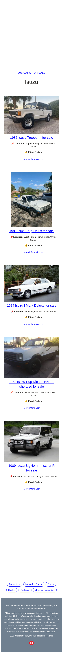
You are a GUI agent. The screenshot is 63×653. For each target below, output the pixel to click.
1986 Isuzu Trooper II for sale (31, 137)
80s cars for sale (31, 72)
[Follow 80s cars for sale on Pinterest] (31, 644)
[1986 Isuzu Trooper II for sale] (31, 133)
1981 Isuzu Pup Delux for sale (31, 231)
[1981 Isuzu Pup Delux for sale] (31, 226)
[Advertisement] (31, 32)
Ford (50, 584)
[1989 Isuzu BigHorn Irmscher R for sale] (31, 461)
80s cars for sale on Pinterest (41, 636)
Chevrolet (13, 584)
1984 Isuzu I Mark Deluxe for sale (31, 305)
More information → (33, 159)
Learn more (50, 631)
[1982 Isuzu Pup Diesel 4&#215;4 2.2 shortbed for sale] (31, 377)
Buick (10, 590)
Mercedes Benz (33, 584)
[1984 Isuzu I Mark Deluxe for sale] (31, 301)
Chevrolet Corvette (44, 590)
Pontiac (24, 590)
